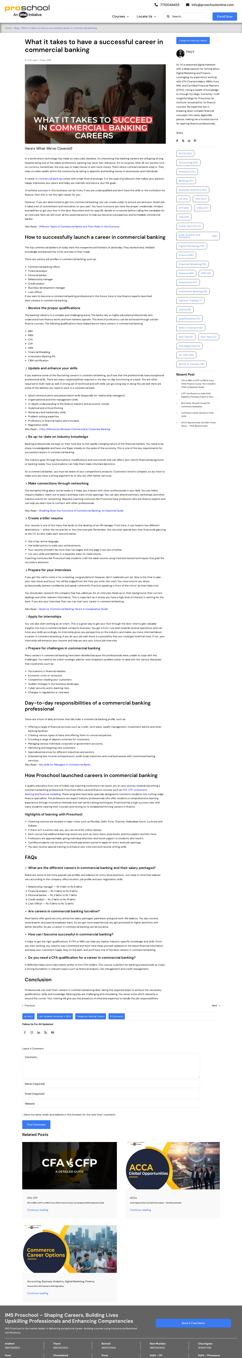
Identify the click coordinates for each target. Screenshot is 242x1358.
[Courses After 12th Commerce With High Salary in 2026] (69, 1226)
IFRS (206, 273)
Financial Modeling (192, 264)
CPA (184, 216)
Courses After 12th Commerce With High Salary (45, 1286)
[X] (183, 141)
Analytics (187, 171)
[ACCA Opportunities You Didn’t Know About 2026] (172, 1143)
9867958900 (12, 1347)
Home (8, 28)
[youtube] (52, 1032)
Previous (30, 1005)
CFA (124, 790)
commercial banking (50, 178)
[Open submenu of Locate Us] (154, 16)
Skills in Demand (191, 327)
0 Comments (116, 1016)
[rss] (45, 1032)
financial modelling (50, 794)
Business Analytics (193, 189)
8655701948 (109, 1347)
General (186, 273)
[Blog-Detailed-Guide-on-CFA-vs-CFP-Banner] (69, 1143)
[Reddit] (189, 141)
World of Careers (191, 364)
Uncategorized (189, 345)
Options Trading (190, 300)
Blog (16, 28)
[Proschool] (27, 6)
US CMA (186, 354)
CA (183, 198)
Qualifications (190, 318)
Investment (188, 282)
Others (185, 309)
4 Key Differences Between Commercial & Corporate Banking (74, 429)
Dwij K (30, 1016)
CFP (130, 790)
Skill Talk (186, 336)
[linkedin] (38, 1032)
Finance (203, 40)
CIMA (202, 207)
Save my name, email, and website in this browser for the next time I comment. (70, 1114)
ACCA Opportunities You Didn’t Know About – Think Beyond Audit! (155, 1203)
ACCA (185, 153)
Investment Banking (193, 291)
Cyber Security (190, 226)
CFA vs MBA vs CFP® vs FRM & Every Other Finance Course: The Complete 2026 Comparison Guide (65, 1203)
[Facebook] (177, 141)
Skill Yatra (209, 336)
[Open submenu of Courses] (127, 16)
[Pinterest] (195, 141)
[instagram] (31, 1032)
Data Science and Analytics (198, 236)
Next (214, 1005)
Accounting (188, 162)
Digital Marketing (192, 246)
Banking (195, 40)
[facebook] (24, 1032)
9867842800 (60, 1347)
